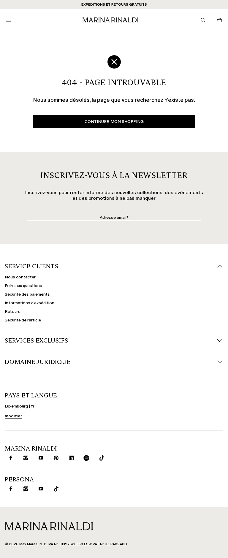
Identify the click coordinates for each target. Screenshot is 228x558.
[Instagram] (24, 458)
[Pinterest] (55, 458)
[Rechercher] (203, 20)
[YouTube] (40, 458)
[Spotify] (85, 458)
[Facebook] (9, 458)
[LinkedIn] (70, 458)
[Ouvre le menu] (8, 20)
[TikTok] (100, 458)
